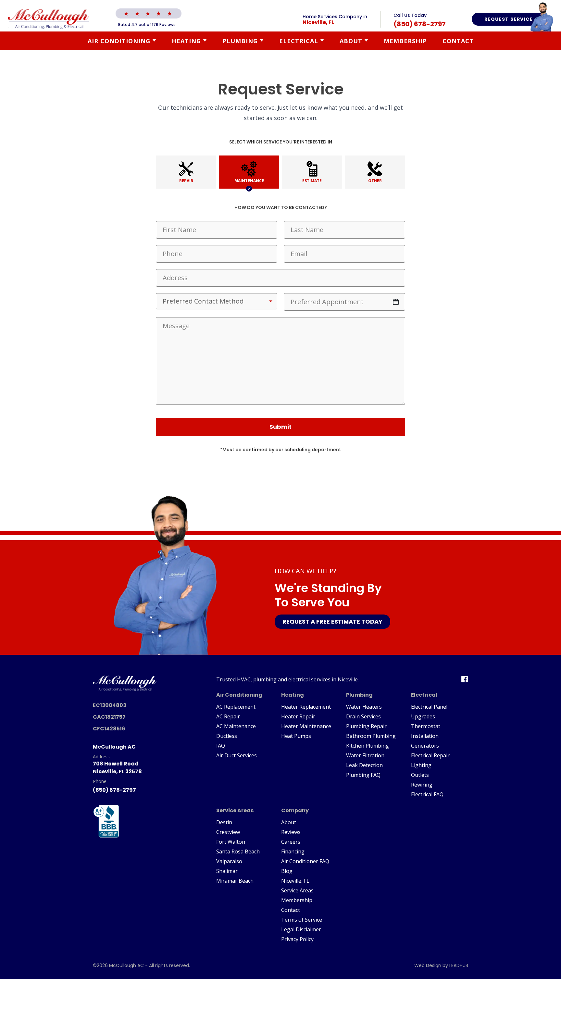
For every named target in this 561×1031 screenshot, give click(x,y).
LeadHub (458, 965)
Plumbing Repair (366, 726)
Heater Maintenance (306, 726)
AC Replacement (236, 706)
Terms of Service (301, 919)
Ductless (226, 735)
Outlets (420, 774)
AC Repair (228, 716)
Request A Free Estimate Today (332, 621)
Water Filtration (365, 755)
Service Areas (297, 890)
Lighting (421, 765)
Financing (293, 851)
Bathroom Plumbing (371, 735)
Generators (425, 745)
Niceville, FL (295, 880)
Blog (287, 871)
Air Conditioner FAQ (305, 861)
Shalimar (227, 871)
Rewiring (421, 784)
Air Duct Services (236, 755)
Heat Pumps (296, 735)
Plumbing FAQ (363, 774)
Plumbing (240, 41)
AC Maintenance (236, 726)
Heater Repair (298, 716)
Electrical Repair (430, 755)
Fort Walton (230, 841)
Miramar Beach (235, 880)
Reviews (291, 832)
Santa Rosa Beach (238, 851)
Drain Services (363, 716)
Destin (224, 822)
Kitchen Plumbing (367, 745)
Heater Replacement (306, 706)
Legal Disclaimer (301, 929)
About (351, 41)
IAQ (220, 745)
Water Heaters (364, 706)
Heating (186, 41)
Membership (405, 41)
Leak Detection (364, 765)
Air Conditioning (119, 41)
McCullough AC (126, 965)
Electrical (298, 41)
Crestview (228, 832)
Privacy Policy (297, 939)
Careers (290, 841)
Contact (458, 41)
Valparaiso (229, 861)
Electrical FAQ (427, 794)
